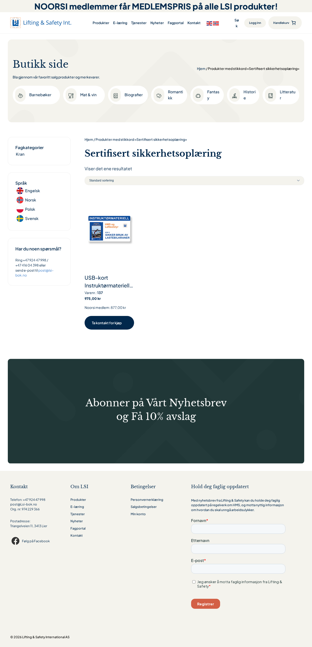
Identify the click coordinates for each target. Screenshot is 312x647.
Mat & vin (88, 94)
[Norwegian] (216, 22)
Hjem (201, 68)
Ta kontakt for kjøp (107, 323)
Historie (250, 94)
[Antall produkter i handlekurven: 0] (293, 22)
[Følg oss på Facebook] (16, 541)
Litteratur (287, 94)
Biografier (134, 94)
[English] (209, 22)
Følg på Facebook (36, 541)
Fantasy (213, 94)
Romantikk (175, 94)
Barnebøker (40, 94)
